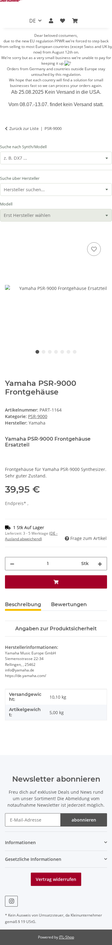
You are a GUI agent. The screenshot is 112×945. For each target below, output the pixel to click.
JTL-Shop (66, 937)
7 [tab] (75, 352)
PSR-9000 (37, 416)
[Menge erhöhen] (100, 563)
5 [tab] (62, 352)
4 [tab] (56, 352)
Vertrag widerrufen (56, 879)
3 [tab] (50, 352)
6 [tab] (68, 352)
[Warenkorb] (74, 21)
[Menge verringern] (12, 563)
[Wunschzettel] (62, 21)
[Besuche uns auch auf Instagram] (11, 901)
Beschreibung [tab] (23, 604)
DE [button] (32, 20)
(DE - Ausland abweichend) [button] (31, 536)
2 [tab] (43, 352)
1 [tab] (37, 352)
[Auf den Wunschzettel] (94, 249)
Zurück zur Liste (24, 128)
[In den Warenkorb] (10, 234)
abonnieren (84, 820)
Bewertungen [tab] (69, 604)
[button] (51, 21)
